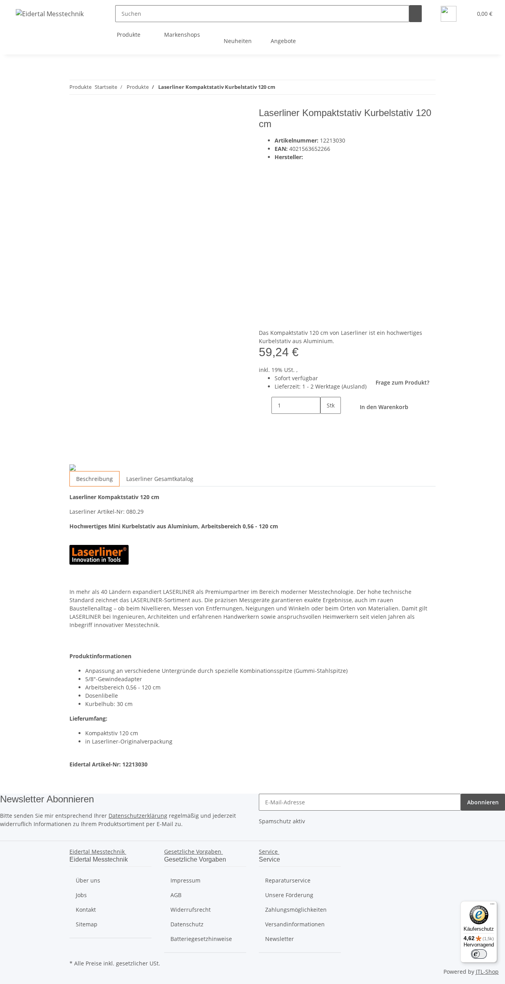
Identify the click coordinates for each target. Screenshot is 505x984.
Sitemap (86, 924)
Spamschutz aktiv (282, 821)
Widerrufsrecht (190, 909)
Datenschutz (187, 924)
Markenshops (183, 34)
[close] (75, 115)
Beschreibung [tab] (94, 479)
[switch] (479, 954)
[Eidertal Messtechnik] (50, 14)
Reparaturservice (287, 880)
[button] (462, 13)
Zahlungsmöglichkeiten (296, 909)
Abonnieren (483, 802)
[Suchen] (415, 13)
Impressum (185, 880)
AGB (175, 895)
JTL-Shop (487, 971)
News (427, 41)
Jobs (81, 895)
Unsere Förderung (289, 895)
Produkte (129, 34)
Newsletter (279, 939)
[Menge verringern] (265, 405)
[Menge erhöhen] (326, 422)
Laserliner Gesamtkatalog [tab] (159, 479)
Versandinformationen (295, 924)
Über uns (88, 880)
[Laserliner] (355, 241)
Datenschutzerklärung (137, 815)
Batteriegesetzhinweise (201, 939)
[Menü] (492, 906)
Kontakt (86, 909)
